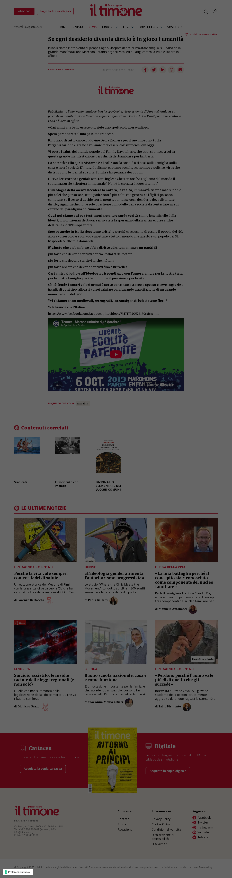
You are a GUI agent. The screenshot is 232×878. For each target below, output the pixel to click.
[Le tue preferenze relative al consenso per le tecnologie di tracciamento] (18, 872)
